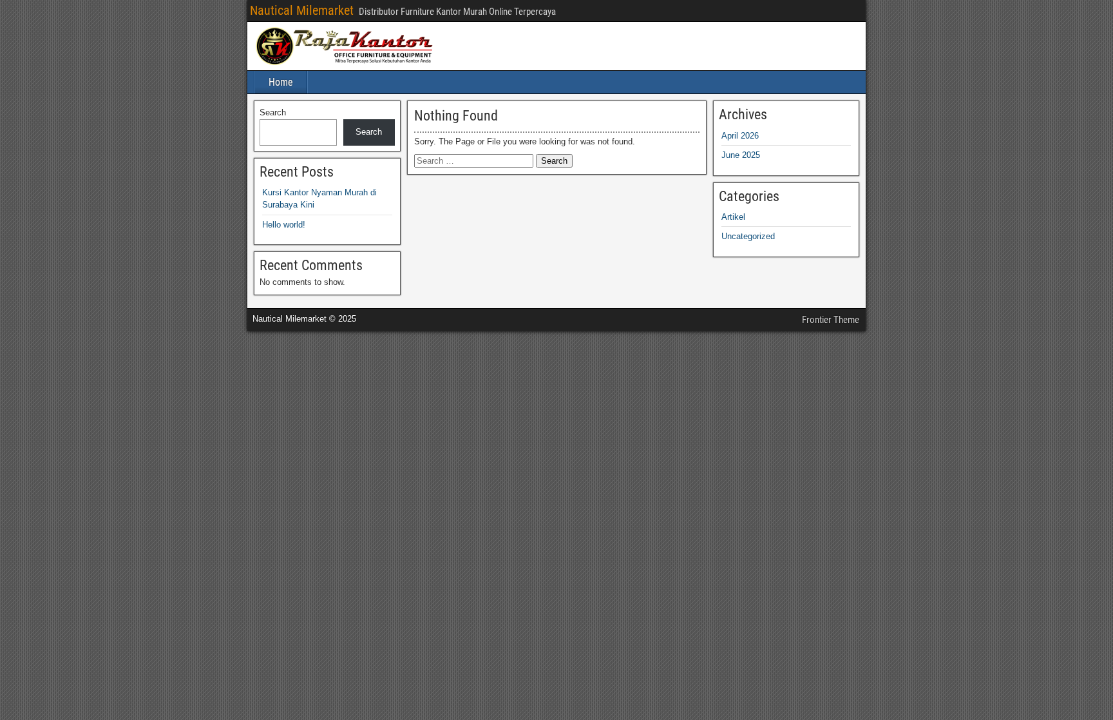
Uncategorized (748, 236)
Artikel (733, 217)
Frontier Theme (830, 320)
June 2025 (740, 155)
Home (281, 82)
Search (273, 112)
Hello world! (283, 224)
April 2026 (740, 136)
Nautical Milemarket (302, 10)
